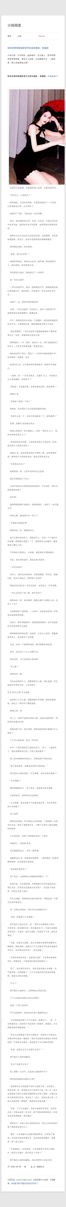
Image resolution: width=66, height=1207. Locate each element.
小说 (19, 36)
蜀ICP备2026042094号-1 (27, 1183)
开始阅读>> (53, 76)
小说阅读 (14, 25)
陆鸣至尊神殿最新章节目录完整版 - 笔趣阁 (28, 48)
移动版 (14, 1183)
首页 (9, 36)
